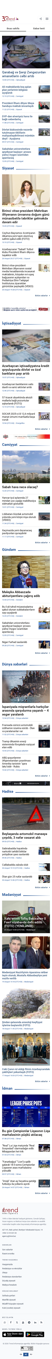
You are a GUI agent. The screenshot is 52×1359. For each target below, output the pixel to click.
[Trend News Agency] (10, 1210)
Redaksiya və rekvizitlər (12, 1268)
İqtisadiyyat (11, 323)
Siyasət (8, 168)
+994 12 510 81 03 (9, 1233)
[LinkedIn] (35, 1322)
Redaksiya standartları (12, 1277)
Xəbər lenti (39, 28)
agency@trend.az (9, 1236)
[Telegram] (29, 1322)
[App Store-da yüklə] (13, 1334)
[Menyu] (47, 19)
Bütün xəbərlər (41, 295)
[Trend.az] (10, 18)
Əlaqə (4, 1272)
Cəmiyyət (9, 445)
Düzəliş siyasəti (8, 1281)
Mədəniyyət (11, 895)
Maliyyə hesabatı (9, 1285)
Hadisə (7, 791)
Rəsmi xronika (8, 1254)
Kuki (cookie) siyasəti (11, 1308)
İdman (7, 1088)
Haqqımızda (7, 1264)
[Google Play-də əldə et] (35, 1334)
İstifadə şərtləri (8, 1295)
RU (31, 1354)
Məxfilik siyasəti (9, 1300)
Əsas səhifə (13, 28)
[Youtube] (23, 1322)
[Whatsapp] (4, 1322)
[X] (16, 1322)
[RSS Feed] (41, 1322)
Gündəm (9, 550)
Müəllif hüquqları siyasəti (12, 1304)
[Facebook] (10, 1322)
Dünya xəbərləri (14, 664)
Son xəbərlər (7, 1250)
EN (21, 1354)
